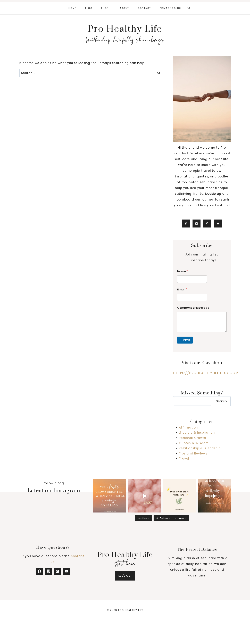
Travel (184, 459)
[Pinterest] (57, 571)
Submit (185, 340)
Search (221, 401)
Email (182, 289)
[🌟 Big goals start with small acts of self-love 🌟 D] (179, 495)
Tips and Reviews (193, 453)
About (124, 8)
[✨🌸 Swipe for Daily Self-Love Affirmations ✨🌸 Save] (144, 495)
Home (72, 8)
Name (182, 271)
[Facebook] (39, 571)
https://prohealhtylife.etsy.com (206, 373)
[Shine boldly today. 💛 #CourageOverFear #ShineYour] (109, 495)
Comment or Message (193, 307)
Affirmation (188, 427)
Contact (144, 8)
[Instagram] (48, 571)
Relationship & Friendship (200, 448)
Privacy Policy (171, 8)
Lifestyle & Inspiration (197, 433)
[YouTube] (66, 571)
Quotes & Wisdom (194, 443)
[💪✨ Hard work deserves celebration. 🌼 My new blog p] (214, 495)
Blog (88, 8)
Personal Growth (192, 438)
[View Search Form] (188, 8)
